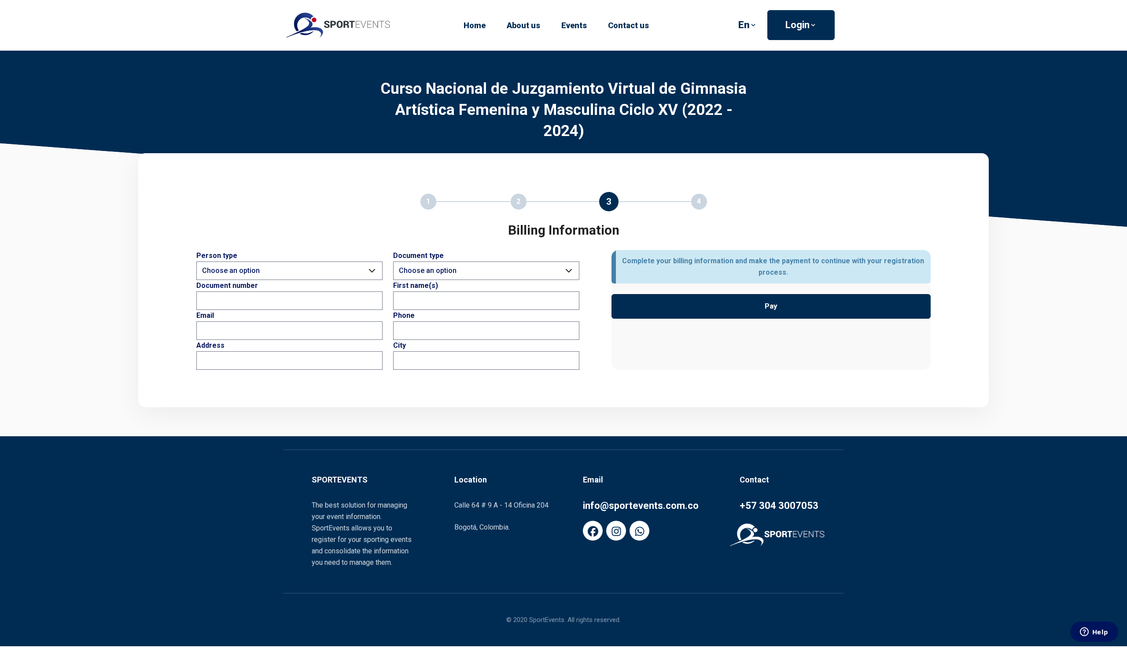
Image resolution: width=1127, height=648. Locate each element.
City (399, 345)
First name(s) (415, 285)
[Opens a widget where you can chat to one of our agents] (1094, 633)
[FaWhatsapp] (639, 531)
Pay (771, 306)
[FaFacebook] (593, 531)
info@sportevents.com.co (641, 505)
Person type (216, 255)
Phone (404, 315)
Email (205, 315)
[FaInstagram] (616, 531)
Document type (418, 255)
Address (210, 345)
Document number (227, 285)
